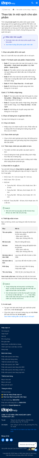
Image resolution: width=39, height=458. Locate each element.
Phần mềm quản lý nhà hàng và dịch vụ (13, 370)
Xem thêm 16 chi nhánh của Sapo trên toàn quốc (23, 430)
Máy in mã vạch (6, 382)
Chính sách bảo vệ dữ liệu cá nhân (11, 347)
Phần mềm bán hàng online (9, 359)
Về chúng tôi (5, 331)
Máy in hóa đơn (6, 379)
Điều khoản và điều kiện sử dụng (11, 344)
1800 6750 (16, 400)
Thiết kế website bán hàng (9, 362)
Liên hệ (3, 336)
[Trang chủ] (14, 9)
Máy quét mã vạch (7, 385)
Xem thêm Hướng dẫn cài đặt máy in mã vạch (19, 316)
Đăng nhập (4, 349)
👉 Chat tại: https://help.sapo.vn (11, 394)
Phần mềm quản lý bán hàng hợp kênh (12, 372)
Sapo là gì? (4, 333)
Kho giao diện (5, 341)
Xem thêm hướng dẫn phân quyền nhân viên (19, 44)
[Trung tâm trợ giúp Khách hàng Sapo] (8, 3)
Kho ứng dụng (5, 339)
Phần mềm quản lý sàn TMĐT (10, 364)
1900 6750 (22, 402)
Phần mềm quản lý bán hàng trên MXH (12, 367)
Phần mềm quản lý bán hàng (9, 356)
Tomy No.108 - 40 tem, (17, 201)
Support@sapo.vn (14, 405)
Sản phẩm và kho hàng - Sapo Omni (27, 9)
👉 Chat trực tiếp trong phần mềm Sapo (14, 397)
